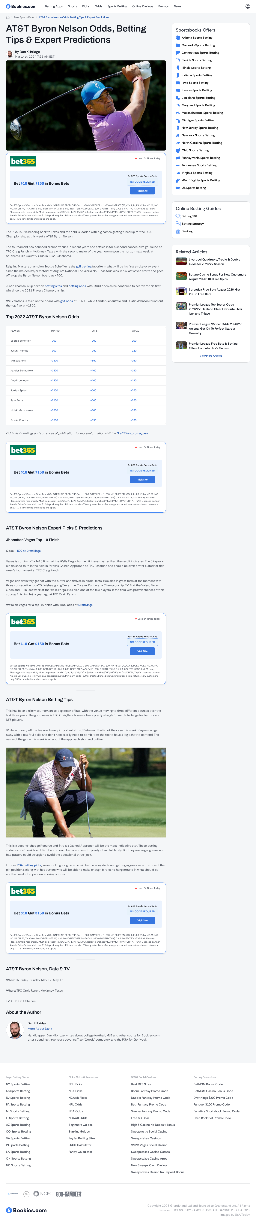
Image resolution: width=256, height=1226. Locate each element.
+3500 (54, 410)
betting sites (53, 286)
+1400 (54, 360)
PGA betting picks (29, 865)
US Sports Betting (194, 188)
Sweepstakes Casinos (146, 1138)
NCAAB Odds (78, 1118)
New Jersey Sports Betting (200, 128)
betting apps (77, 286)
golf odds (66, 301)
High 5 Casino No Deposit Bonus (153, 1125)
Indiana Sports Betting (197, 75)
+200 (93, 340)
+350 (93, 360)
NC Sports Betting (18, 1165)
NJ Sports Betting (18, 1098)
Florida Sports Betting (197, 60)
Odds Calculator (80, 1145)
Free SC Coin (140, 1118)
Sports (72, 6)
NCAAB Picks (78, 1098)
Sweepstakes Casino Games (150, 1152)
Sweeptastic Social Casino (149, 1131)
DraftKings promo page (132, 433)
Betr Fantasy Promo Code (148, 1104)
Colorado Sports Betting (198, 45)
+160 (133, 360)
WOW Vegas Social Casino (149, 1145)
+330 (133, 410)
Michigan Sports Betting (198, 120)
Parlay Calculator (80, 1152)
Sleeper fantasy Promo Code (150, 1111)
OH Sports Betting (18, 1158)
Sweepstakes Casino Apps (149, 1158)
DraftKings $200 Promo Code (213, 1098)
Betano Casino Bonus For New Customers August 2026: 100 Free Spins (217, 277)
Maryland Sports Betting (198, 105)
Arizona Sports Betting (197, 38)
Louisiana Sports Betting (198, 98)
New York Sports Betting (198, 135)
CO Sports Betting (18, 1131)
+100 (133, 340)
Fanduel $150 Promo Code (212, 1104)
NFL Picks (75, 1084)
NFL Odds (75, 1104)
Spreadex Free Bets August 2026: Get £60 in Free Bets (214, 292)
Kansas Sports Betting (197, 90)
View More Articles (211, 355)
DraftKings (85, 605)
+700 (53, 340)
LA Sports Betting (18, 1152)
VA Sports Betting (18, 1138)
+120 (133, 350)
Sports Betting (117, 6)
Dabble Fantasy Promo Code (150, 1098)
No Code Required (142, 181)
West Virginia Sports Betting (201, 180)
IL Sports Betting (17, 1118)
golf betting (83, 266)
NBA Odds (76, 1111)
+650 (93, 420)
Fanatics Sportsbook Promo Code (217, 1111)
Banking (187, 231)
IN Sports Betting (17, 1145)
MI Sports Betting (17, 1111)
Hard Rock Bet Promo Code (212, 1118)
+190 (133, 370)
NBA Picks (75, 1091)
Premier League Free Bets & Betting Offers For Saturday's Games (213, 346)
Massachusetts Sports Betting (202, 113)
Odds (98, 6)
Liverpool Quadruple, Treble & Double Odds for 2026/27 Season (214, 262)
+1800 (54, 370)
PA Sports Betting (18, 1104)
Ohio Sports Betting (195, 150)
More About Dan (39, 1029)
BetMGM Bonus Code (208, 1084)
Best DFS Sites (141, 1084)
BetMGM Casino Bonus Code (213, 1091)
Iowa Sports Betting (195, 83)
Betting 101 (189, 216)
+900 (53, 350)
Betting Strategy (193, 224)
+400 (93, 370)
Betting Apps (54, 6)
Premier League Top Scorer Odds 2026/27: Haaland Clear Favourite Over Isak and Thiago (215, 309)
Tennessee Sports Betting (199, 165)
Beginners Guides (81, 1125)
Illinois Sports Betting (196, 68)
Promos (163, 6)
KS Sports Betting (18, 1091)
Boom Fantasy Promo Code (149, 1091)
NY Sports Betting (18, 1084)
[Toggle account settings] (248, 6)
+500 (93, 390)
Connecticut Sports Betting (200, 53)
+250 (93, 350)
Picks (85, 6)
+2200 (54, 390)
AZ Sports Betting (18, 1125)
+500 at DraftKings (28, 551)
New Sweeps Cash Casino (149, 1165)
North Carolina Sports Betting (202, 143)
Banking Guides (79, 1131)
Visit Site (142, 190)
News (177, 6)
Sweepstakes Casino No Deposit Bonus (157, 1172)
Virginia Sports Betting (197, 173)
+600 (93, 410)
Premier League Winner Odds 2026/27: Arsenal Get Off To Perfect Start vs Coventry (215, 328)
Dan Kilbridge (30, 52)
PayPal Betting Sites (82, 1138)
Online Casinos (142, 6)
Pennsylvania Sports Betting (201, 158)
